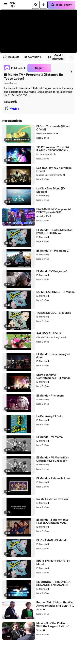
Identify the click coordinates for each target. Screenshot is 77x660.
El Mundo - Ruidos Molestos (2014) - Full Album (54, 232)
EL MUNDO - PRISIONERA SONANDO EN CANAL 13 (53, 583)
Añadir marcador (58, 57)
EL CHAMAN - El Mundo (51, 540)
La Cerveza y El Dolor (49, 416)
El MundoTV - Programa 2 (52, 250)
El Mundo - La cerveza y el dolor (53, 356)
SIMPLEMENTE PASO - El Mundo (53, 563)
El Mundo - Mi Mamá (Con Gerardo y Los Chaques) (52, 459)
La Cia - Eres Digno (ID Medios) (50, 190)
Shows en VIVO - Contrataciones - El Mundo (53, 376)
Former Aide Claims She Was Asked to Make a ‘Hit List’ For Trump (55, 604)
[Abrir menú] (5, 5)
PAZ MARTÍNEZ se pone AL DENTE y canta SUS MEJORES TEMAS (54, 211)
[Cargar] (44, 5)
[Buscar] (36, 5)
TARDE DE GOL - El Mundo (53, 313)
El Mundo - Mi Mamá (49, 437)
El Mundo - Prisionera (50, 395)
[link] (15, 68)
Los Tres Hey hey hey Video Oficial (54, 169)
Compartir (34, 57)
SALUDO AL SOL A (48, 333)
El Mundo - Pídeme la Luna (53, 478)
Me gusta (13, 57)
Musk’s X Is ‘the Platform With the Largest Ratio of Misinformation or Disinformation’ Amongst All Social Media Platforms (54, 625)
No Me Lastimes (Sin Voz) (52, 499)
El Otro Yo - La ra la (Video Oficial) (52, 128)
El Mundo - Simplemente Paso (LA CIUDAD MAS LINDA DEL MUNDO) (52, 521)
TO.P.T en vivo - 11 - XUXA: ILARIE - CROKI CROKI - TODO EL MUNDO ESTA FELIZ (53, 149)
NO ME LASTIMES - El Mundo (55, 292)
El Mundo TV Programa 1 (51, 271)
